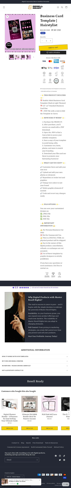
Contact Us (15, 443)
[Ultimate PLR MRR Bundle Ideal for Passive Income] (29, 404)
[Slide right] (34, 57)
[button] (4, 7)
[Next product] (68, 412)
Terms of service (61, 483)
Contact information (60, 485)
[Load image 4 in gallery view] (28, 57)
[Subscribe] (37, 460)
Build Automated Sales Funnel (41, 447)
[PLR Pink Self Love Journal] (49, 404)
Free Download (38, 443)
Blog (22, 443)
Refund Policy (59, 447)
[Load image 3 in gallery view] (23, 57)
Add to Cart (9, 428)
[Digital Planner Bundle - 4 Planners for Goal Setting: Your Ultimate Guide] (9, 404)
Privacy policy (51, 483)
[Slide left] (7, 57)
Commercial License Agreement (18, 447)
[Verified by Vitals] (17, 484)
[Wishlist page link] (58, 7)
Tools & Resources (51, 443)
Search (28, 443)
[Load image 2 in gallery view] (17, 57)
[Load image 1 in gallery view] (11, 57)
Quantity (43, 37)
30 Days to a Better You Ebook (17, 481)
